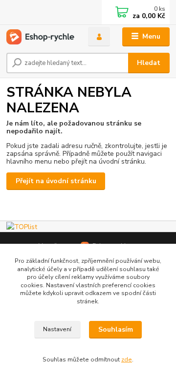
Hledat (148, 62)
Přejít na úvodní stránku (56, 181)
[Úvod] (40, 36)
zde (126, 359)
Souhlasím (115, 329)
